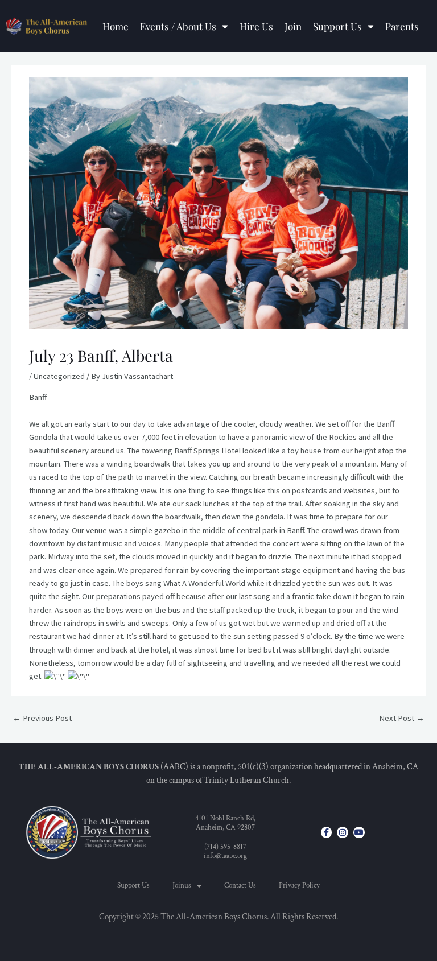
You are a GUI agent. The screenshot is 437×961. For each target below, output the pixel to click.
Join (293, 26)
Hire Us (256, 26)
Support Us (337, 26)
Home (115, 26)
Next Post (401, 718)
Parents (402, 26)
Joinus (181, 885)
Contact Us (240, 885)
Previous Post (42, 718)
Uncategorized (59, 376)
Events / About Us (178, 26)
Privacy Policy (299, 885)
